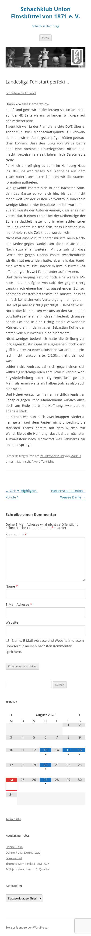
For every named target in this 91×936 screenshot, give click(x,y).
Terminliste (13, 819)
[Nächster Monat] (79, 715)
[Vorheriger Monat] (11, 715)
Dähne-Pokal (14, 847)
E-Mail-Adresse (19, 604)
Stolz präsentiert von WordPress (26, 927)
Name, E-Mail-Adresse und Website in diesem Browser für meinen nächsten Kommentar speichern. (45, 646)
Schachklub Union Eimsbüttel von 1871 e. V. (45, 13)
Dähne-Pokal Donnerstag (23, 852)
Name (12, 586)
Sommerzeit (14, 858)
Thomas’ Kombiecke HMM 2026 (27, 864)
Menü (45, 38)
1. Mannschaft (24, 461)
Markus (75, 456)
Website (12, 622)
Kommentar (16, 534)
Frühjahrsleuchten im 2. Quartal (27, 869)
